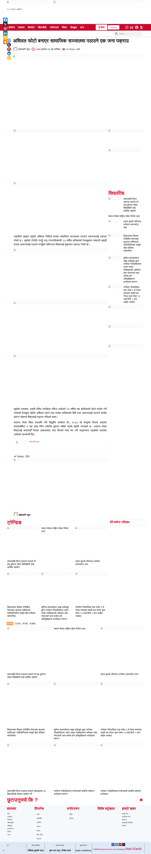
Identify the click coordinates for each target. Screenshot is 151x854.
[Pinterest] (9, 49)
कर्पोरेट (39, 822)
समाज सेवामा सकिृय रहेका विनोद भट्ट (124, 216)
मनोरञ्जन (10, 829)
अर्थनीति (39, 818)
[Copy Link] (9, 58)
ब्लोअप (71, 818)
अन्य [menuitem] (82, 27)
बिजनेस (9, 820)
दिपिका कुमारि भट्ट (36, 850)
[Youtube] (120, 844)
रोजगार (39, 839)
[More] (4, 42)
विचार (9, 832)
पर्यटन (39, 826)
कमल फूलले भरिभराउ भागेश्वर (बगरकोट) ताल (132, 224)
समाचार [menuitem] (21, 27)
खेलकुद (9, 826)
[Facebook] (9, 40)
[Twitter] (116, 844)
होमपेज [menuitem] (12, 27)
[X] (9, 45)
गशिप (71, 814)
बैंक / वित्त (40, 835)
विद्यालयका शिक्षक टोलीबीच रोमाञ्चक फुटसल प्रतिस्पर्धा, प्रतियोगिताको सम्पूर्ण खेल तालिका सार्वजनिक (26, 732)
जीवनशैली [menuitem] (42, 27)
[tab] (10, 623)
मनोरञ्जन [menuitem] (54, 27)
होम (8, 814)
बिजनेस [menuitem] (31, 27)
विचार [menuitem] (64, 27)
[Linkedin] (9, 53)
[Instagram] (123, 844)
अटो (38, 814)
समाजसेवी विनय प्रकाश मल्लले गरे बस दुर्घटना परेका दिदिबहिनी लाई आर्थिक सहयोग (130, 205)
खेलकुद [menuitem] (73, 27)
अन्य (8, 835)
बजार (38, 831)
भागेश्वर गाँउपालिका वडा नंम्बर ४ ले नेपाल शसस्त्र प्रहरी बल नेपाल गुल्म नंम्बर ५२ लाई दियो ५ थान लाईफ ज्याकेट (121, 732)
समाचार (9, 817)
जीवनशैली (10, 823)
